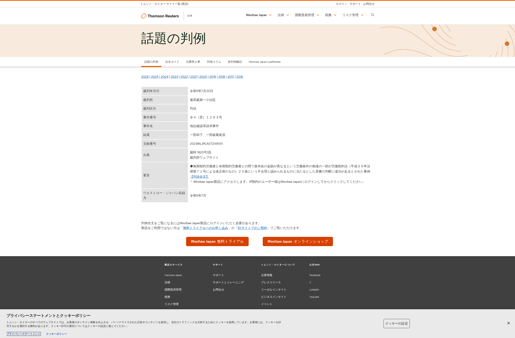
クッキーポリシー (56, 333)
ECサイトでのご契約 (252, 228)
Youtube (314, 297)
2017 (231, 77)
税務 (167, 297)
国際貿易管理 (173, 289)
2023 (174, 77)
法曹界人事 (193, 62)
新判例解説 (235, 62)
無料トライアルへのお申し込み (205, 228)
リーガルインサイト (273, 289)
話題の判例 (151, 62)
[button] (259, 15)
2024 (164, 77)
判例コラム (214, 62)
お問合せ (218, 289)
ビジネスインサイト (273, 297)
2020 (203, 77)
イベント (266, 304)
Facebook (314, 275)
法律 (167, 282)
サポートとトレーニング (228, 282)
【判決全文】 (199, 177)
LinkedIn (314, 289)
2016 (239, 77)
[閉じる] (508, 323)
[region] (257, 323)
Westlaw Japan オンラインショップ (298, 241)
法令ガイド (172, 62)
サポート (218, 275)
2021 (193, 77)
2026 (145, 77)
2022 (184, 77)
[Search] (373, 15)
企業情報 (266, 275)
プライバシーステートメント (23, 333)
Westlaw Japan (173, 275)
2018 (221, 77)
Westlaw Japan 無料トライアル (217, 241)
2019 (212, 77)
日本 (190, 15)
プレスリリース (271, 282)
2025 (155, 77)
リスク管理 (172, 304)
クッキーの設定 (396, 323)
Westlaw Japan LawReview (265, 62)
